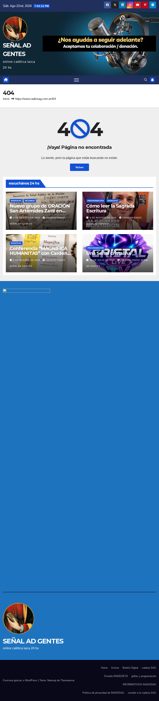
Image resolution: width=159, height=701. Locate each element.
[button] (145, 79)
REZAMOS (30, 201)
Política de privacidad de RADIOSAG (103, 692)
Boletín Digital (130, 667)
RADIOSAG (16, 201)
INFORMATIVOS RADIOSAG (139, 684)
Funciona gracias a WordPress (20, 680)
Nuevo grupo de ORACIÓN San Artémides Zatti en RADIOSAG (40, 210)
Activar (115, 667)
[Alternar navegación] (76, 80)
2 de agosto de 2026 (27, 260)
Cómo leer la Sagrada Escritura (110, 208)
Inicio (6, 98)
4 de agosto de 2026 (27, 217)
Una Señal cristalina (108, 253)
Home (104, 667)
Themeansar (67, 680)
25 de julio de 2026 (103, 260)
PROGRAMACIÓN (95, 201)
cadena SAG (149, 667)
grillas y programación (143, 676)
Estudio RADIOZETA (116, 676)
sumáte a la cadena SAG (142, 692)
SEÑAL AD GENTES (33, 641)
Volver (79, 167)
